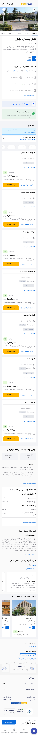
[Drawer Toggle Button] (34, 4)
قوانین (19, 33)
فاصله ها (11, 33)
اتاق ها (27, 33)
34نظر (29, 60)
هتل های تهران (23, 663)
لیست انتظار (11, 185)
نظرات (3, 33)
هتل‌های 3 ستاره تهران (28, 659)
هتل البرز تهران (30, 618)
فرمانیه (33, 647)
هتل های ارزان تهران (29, 655)
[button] (19, 678)
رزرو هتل (33, 663)
